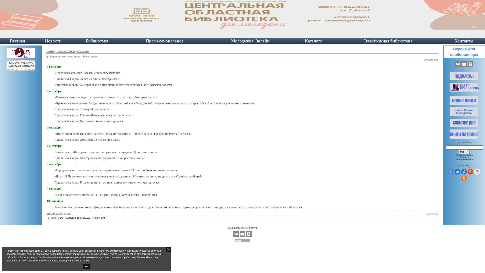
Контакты (463, 40)
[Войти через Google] (477, 172)
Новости (53, 40)
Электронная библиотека (388, 40)
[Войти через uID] (451, 172)
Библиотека (97, 40)
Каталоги (314, 40)
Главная (17, 40)
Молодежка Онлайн (250, 40)
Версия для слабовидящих (464, 52)
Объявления (83, 51)
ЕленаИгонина (63, 214)
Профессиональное (165, 40)
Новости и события (65, 51)
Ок (86, 266)
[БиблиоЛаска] (470, 66)
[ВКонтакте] (458, 66)
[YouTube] (464, 66)
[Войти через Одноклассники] (464, 178)
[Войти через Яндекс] (470, 172)
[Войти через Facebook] (464, 172)
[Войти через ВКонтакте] (457, 172)
